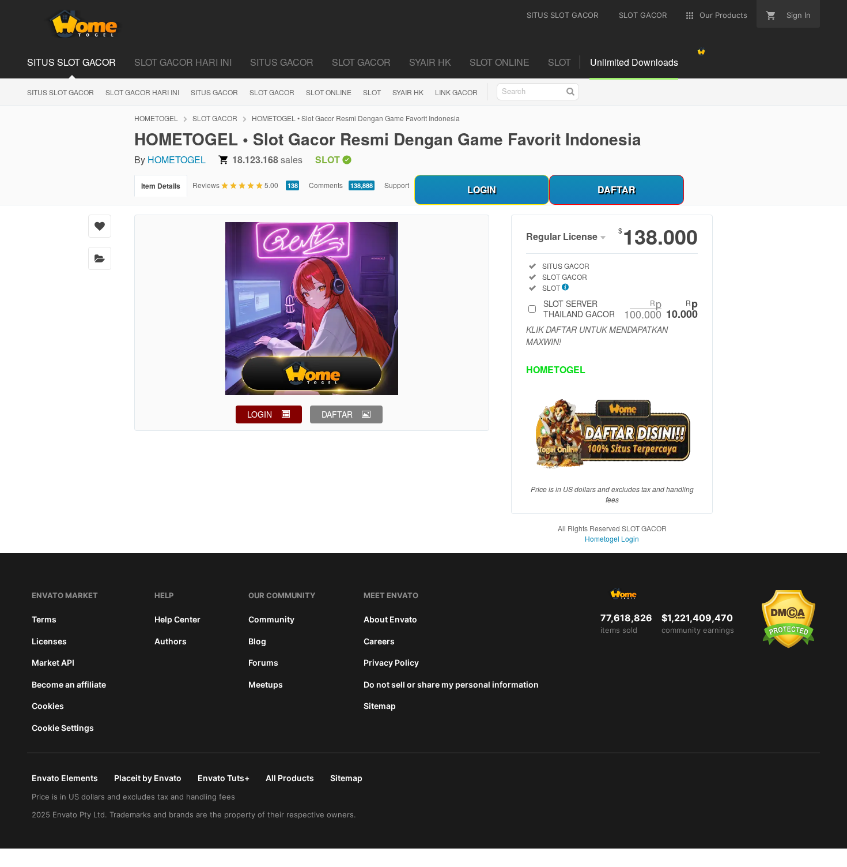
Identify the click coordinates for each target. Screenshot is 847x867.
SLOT (559, 62)
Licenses (49, 641)
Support (396, 185)
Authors (170, 641)
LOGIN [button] (259, 414)
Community (271, 619)
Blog (257, 641)
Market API (53, 662)
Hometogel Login (612, 538)
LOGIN (481, 189)
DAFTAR (617, 189)
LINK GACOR (456, 92)
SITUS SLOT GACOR (71, 62)
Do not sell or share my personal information (451, 684)
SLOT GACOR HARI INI (183, 62)
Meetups (265, 684)
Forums (263, 662)
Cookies (48, 706)
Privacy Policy (391, 662)
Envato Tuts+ (223, 778)
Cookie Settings (63, 728)
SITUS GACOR (281, 62)
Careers (379, 641)
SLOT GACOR (361, 62)
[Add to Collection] (99, 258)
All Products (290, 778)
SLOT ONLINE (500, 62)
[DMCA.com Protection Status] (788, 645)
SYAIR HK (430, 62)
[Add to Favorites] (99, 226)
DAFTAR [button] (337, 414)
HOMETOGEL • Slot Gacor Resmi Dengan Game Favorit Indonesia (356, 118)
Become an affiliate (69, 684)
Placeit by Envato (147, 778)
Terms (44, 619)
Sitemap (380, 706)
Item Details (160, 186)
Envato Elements (65, 778)
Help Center (177, 619)
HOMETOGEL (156, 118)
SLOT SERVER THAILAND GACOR (620, 308)
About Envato (390, 619)
